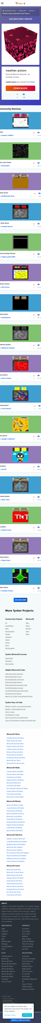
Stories (7, 643)
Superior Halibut (7, 135)
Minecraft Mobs (7, 966)
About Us (5, 931)
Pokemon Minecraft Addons (16, 858)
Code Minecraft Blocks (14, 828)
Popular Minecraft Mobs (15, 780)
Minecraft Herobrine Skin (15, 763)
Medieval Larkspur (8, 348)
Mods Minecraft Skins (14, 741)
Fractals (7, 634)
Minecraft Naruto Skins (15, 752)
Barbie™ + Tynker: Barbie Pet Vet (15, 709)
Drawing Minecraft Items (15, 889)
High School (26, 969)
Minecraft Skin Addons (15, 847)
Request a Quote (28, 989)
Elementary (26, 964)
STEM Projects (27, 986)
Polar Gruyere (6, 378)
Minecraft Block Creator (15, 805)
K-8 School (26, 976)
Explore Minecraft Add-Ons (13, 682)
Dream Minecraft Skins (15, 755)
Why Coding (26, 939)
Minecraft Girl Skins (13, 760)
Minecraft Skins (7, 961)
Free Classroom (27, 961)
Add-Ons (28, 629)
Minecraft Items (7, 974)
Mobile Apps (6, 941)
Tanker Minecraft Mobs (15, 791)
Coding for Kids (10, 11)
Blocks (31, 11)
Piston (32, 82)
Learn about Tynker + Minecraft (20, 19)
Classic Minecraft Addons (15, 861)
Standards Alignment (29, 979)
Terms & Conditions (8, 998)
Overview (25, 929)
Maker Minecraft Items (15, 875)
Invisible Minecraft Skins (15, 738)
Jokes (7, 629)
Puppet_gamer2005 (8, 257)
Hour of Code (6, 981)
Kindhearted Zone (7, 196)
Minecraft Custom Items (15, 872)
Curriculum (26, 931)
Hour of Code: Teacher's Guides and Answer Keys (20, 720)
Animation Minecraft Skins (16, 758)
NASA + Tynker (9, 712)
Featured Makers (28, 941)
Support (4, 934)
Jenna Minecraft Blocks (15, 830)
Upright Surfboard (8, 439)
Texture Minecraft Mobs (15, 774)
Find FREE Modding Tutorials (14, 688)
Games (7, 640)
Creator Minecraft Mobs (15, 772)
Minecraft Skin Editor (9, 964)
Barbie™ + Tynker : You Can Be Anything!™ (18, 706)
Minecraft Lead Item (14, 870)
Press (3, 936)
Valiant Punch (6, 530)
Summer (25, 949)
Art (6, 623)
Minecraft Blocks (8, 969)
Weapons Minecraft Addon (16, 844)
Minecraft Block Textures (15, 814)
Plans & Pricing (27, 944)
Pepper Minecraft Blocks (15, 825)
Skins (27, 623)
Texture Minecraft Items (15, 886)
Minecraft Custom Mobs (15, 797)
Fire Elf (3, 469)
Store (3, 949)
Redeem (25, 936)
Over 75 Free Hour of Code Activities (16, 717)
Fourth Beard (6, 409)
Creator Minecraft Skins (15, 749)
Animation (8, 637)
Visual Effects (9, 626)
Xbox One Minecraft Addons (16, 856)
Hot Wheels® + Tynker (12, 715)
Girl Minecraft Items (14, 892)
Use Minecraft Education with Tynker (16, 691)
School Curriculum (28, 959)
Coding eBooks (7, 946)
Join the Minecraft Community (14, 679)
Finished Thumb (7, 591)
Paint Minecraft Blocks (14, 811)
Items (27, 631)
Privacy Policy (7, 1001)
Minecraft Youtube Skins (15, 744)
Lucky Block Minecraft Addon (17, 842)
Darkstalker (5, 166)
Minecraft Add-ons (8, 971)
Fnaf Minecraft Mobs (14, 777)
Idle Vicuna (5, 287)
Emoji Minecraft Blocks (15, 819)
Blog (3, 929)
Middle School (27, 966)
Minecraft (22, 11)
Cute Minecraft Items (14, 895)
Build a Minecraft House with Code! (16, 685)
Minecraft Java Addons (14, 850)
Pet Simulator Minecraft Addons (18, 853)
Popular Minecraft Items (15, 878)
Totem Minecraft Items (14, 884)
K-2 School (26, 974)
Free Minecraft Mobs (14, 794)
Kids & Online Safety (9, 1003)
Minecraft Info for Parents (13, 694)
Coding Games (7, 956)
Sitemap (4, 944)
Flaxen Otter (5, 560)
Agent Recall (9, 658)
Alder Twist (5, 500)
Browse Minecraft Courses (13, 677)
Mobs (27, 634)
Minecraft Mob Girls (14, 783)
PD (23, 981)
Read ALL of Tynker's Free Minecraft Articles (18, 696)
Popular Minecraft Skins (15, 746)
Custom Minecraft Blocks (15, 808)
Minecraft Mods (7, 976)
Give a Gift (26, 934)
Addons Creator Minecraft (16, 839)
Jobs (3, 939)
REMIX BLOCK (20, 88)
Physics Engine (9, 631)
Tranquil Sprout (7, 226)
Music (7, 645)
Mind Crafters (9, 664)
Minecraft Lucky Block (14, 816)
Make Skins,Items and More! (14, 674)
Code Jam (5, 979)
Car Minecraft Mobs (14, 786)
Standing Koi (6, 317)
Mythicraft (8, 661)
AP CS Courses (27, 971)
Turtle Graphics (10, 648)
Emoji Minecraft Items (14, 881)
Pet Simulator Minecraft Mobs (17, 788)
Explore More (20, 600)
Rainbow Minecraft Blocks (16, 822)
